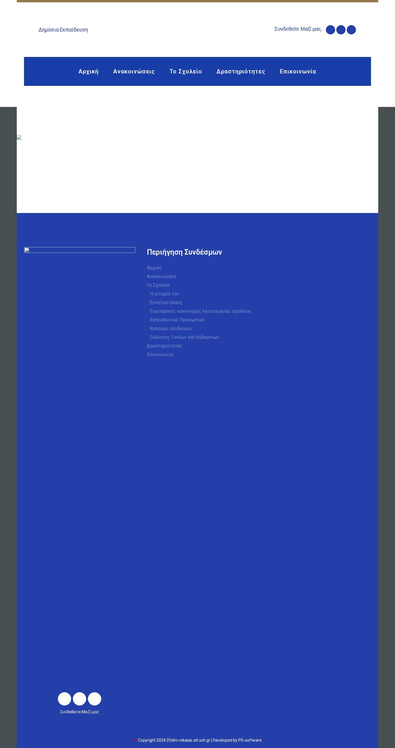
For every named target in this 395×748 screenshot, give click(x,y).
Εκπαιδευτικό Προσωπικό (177, 320)
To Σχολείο (158, 285)
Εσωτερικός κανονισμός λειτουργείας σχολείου (200, 311)
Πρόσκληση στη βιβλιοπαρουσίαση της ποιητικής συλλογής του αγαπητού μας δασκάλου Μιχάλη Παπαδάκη (185, 159)
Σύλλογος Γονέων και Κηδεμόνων (184, 337)
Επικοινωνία (160, 354)
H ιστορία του (164, 294)
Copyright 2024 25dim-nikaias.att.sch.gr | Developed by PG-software (200, 740)
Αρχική (154, 268)
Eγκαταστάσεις (166, 302)
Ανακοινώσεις (162, 276)
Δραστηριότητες (164, 346)
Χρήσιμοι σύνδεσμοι (171, 328)
